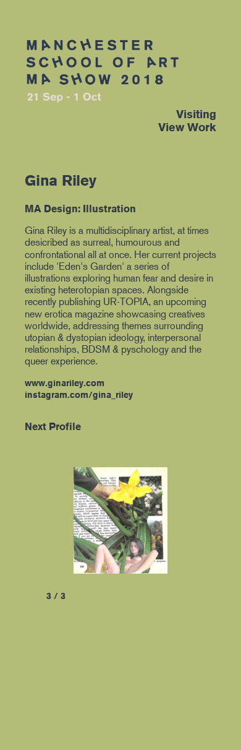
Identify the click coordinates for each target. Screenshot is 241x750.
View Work (187, 127)
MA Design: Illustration (80, 209)
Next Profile (53, 427)
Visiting (196, 114)
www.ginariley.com (64, 383)
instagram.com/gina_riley (79, 395)
